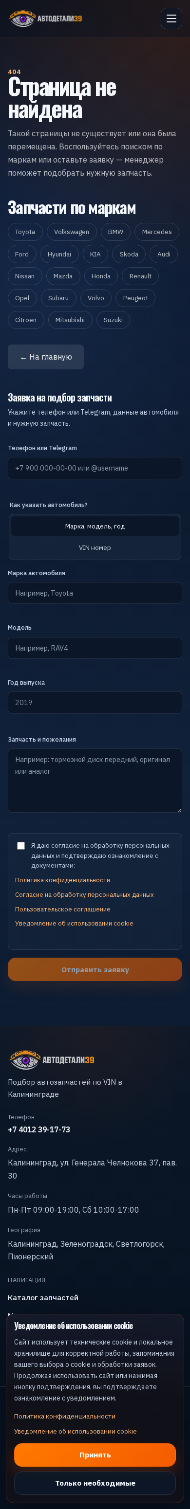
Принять (95, 1454)
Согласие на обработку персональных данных (84, 895)
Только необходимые (95, 1483)
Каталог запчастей (43, 1297)
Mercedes (157, 231)
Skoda (129, 254)
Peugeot (135, 297)
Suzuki (113, 319)
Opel (22, 297)
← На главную (45, 357)
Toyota (25, 231)
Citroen (26, 319)
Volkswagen (71, 231)
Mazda (63, 276)
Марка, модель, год (95, 526)
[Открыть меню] (171, 18)
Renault (141, 276)
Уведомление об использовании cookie (74, 923)
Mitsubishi (70, 319)
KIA (95, 254)
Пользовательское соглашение (63, 909)
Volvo (96, 297)
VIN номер (95, 547)
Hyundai (59, 254)
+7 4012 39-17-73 (39, 1129)
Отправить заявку (95, 969)
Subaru (58, 297)
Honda (101, 276)
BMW (115, 231)
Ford (22, 254)
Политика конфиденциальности (62, 880)
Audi (164, 254)
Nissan (25, 276)
